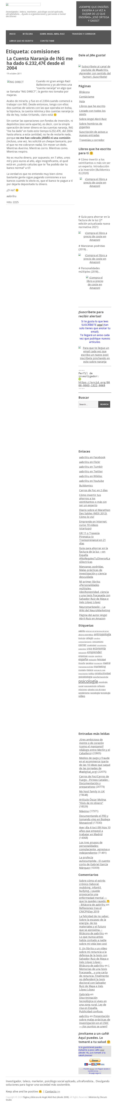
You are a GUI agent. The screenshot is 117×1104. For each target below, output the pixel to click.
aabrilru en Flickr (89, 462)
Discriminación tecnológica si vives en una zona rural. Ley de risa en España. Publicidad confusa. (93, 1004)
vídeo (81, 696)
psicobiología (85, 676)
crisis (89, 648)
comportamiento (85, 642)
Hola (82, 101)
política (91, 673)
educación (82, 653)
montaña (82, 670)
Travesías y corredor (83, 33)
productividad (103, 673)
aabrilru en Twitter (91, 471)
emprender (94, 652)
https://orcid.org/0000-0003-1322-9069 (94, 384)
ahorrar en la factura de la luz (97, 631)
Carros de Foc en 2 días (93, 490)
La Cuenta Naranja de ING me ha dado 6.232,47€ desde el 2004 (40, 63)
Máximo (84, 811)
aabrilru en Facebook (92, 457)
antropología (102, 634)
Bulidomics (86, 485)
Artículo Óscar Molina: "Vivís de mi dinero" (92, 801)
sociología (95, 692)
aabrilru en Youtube (91, 481)
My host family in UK (92, 791)
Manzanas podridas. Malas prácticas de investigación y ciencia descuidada (93, 572)
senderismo (84, 692)
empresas (83, 656)
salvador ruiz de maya (97, 689)
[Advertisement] (97, 428)
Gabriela (84, 994)
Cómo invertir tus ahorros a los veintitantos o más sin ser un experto (93, 500)
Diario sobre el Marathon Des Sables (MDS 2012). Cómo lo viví (94, 513)
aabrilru (81, 631)
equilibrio (98, 656)
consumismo (97, 641)
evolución (92, 659)
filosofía (81, 663)
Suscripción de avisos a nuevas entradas (93, 133)
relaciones (82, 689)
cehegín (89, 638)
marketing (100, 666)
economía (99, 648)
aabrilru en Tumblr (91, 466)
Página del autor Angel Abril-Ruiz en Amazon (93, 616)
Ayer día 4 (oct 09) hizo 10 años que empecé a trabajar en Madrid (94, 831)
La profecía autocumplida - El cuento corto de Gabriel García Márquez (94, 862)
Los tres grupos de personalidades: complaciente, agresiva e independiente (94, 847)
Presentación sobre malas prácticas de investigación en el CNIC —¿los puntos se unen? (94, 1021)
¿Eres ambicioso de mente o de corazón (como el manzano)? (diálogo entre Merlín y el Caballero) (94, 746)
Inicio (12, 33)
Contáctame (47, 40)
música (89, 670)
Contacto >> (52, 1091)
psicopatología (90, 686)
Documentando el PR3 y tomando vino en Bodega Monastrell (94, 819)
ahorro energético (85, 634)
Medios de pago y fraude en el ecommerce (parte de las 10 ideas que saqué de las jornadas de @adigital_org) (94, 764)
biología (81, 638)
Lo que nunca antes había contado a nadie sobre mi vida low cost (93, 940)
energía (91, 656)
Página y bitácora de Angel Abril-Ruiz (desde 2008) (46, 1097)
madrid (106, 663)
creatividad (91, 645)
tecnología (105, 693)
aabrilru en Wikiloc (90, 476)
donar (92, 1069)
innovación (98, 663)
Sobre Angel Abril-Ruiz (52, 33)
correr (82, 645)
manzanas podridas (85, 667)
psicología (88, 681)
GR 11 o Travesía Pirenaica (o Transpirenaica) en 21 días (92, 538)
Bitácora (28, 33)
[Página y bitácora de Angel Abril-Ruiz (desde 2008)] (23, 3)
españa (83, 659)
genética (89, 663)
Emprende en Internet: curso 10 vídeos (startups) (93, 525)
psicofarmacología (100, 677)
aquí (102, 1050)
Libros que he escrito (21, 40)
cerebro (97, 638)
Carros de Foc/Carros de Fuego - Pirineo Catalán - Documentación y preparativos (94, 781)
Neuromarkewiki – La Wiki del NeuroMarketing (94, 608)
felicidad (101, 659)
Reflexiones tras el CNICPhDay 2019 (90, 909)
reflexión (101, 686)
